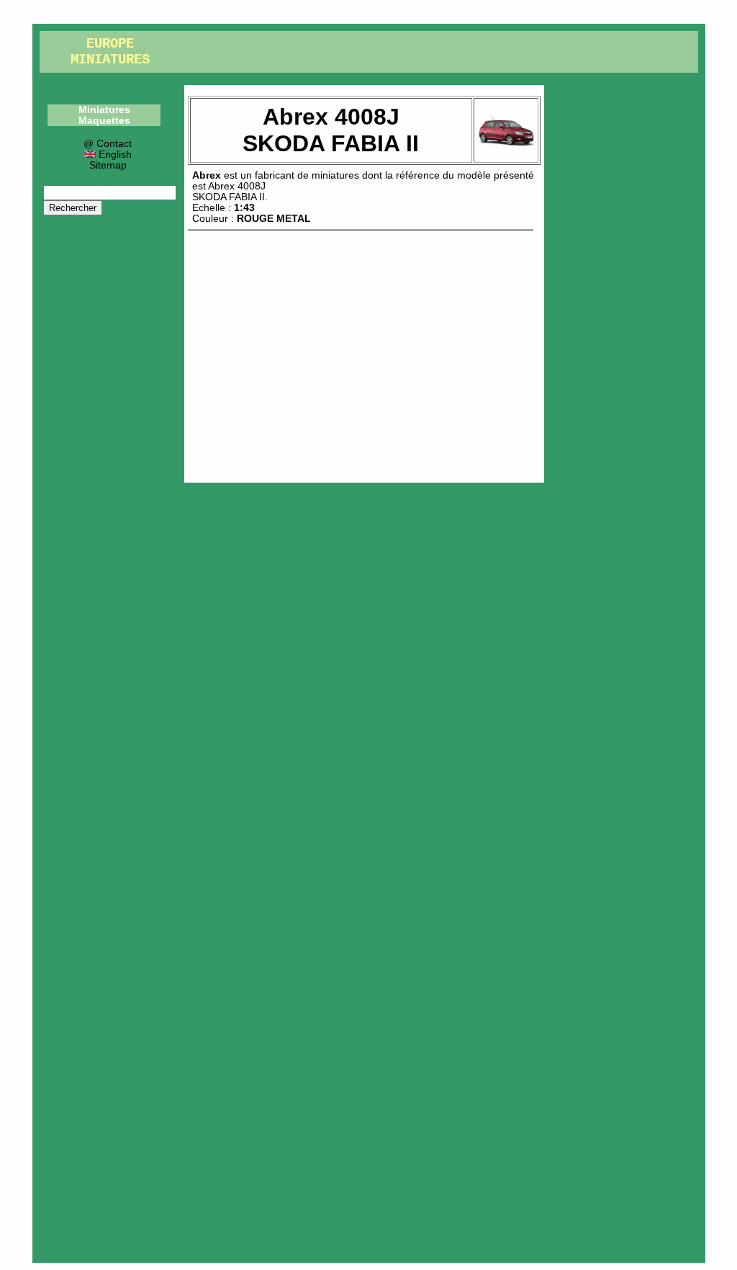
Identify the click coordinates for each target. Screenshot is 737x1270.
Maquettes (104, 120)
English (114, 154)
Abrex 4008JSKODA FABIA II (229, 191)
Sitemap (108, 165)
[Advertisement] (364, 353)
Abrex (206, 175)
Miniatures (104, 109)
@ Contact (107, 143)
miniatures (335, 175)
